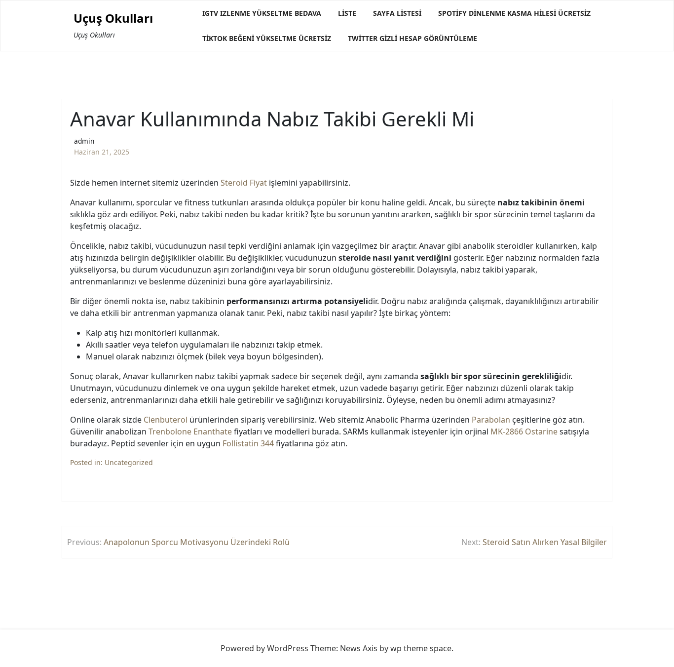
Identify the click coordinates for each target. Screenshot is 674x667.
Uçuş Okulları (113, 18)
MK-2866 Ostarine (524, 431)
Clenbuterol (165, 419)
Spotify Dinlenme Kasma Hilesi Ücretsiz (514, 13)
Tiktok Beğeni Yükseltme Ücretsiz (266, 38)
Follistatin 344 (248, 443)
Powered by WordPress (264, 648)
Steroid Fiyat (244, 182)
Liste (347, 13)
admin (84, 141)
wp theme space (420, 648)
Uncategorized (129, 462)
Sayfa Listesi (397, 13)
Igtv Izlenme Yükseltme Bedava (261, 13)
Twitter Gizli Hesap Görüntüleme (412, 38)
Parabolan (491, 419)
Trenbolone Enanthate (190, 431)
